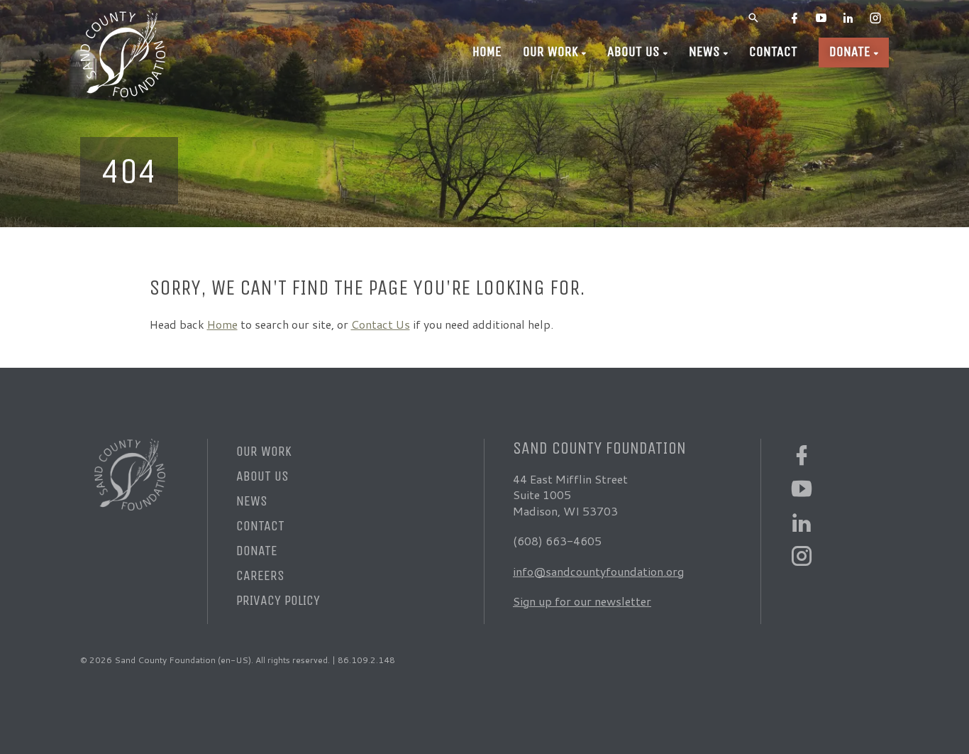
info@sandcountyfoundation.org (598, 571)
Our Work (550, 51)
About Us (633, 51)
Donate (849, 51)
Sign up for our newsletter (582, 601)
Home (487, 51)
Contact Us (380, 324)
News (704, 51)
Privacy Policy (278, 600)
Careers (260, 575)
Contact (773, 51)
